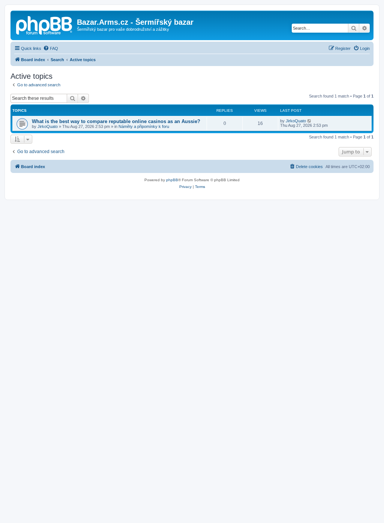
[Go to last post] (309, 121)
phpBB (172, 180)
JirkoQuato (48, 126)
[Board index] (44, 24)
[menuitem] (50, 48)
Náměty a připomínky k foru (143, 126)
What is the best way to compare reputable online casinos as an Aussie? (116, 121)
